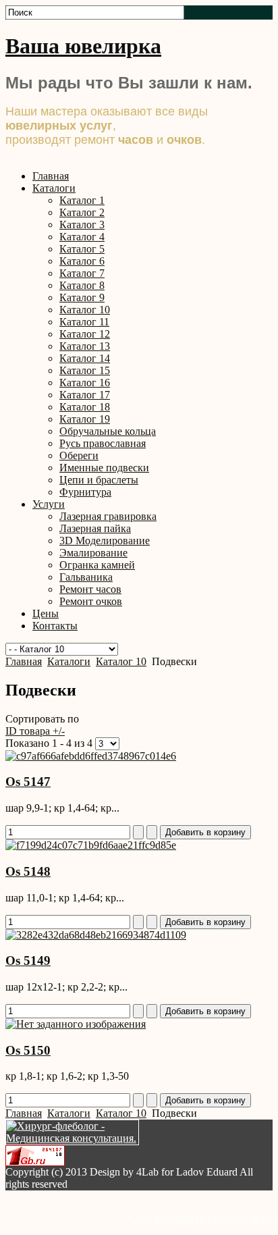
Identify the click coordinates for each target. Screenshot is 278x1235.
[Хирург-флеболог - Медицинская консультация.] (72, 1138)
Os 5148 (28, 871)
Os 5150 (28, 1050)
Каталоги (68, 661)
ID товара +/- (35, 731)
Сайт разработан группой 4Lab (201, 1218)
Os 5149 (28, 960)
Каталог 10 (121, 661)
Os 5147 (28, 781)
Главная (23, 661)
